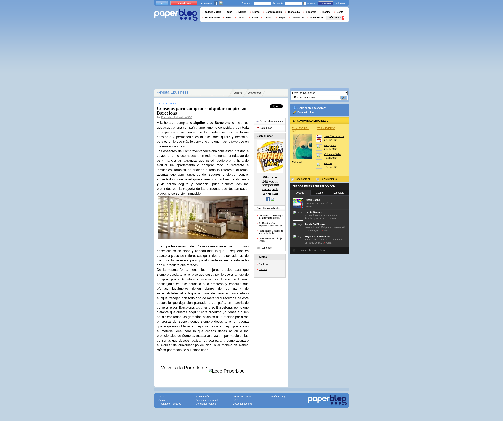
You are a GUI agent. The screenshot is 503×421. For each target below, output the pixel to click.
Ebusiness (263, 264)
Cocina (241, 17)
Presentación (203, 396)
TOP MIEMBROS (326, 128)
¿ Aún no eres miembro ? (311, 108)
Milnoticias (167, 117)
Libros (256, 12)
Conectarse (325, 3)
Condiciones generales (208, 400)
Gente (340, 12)
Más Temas (335, 17)
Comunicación (274, 12)
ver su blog (270, 193)
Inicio (161, 3)
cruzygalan (330, 145)
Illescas (328, 163)
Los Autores (255, 92)
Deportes (311, 12)
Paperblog (176, 15)
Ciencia (268, 17)
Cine (229, 12)
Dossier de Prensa (242, 396)
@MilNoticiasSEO (182, 117)
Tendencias (297, 17)
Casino (320, 192)
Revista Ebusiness (172, 92)
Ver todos (267, 248)
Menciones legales (206, 403)
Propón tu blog (305, 112)
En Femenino (212, 17)
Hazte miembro (328, 179)
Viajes (281, 17)
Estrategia (338, 192)
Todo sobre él (302, 179)
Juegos (238, 92)
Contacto (163, 400)
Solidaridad (316, 17)
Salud (255, 17)
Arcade (300, 192)
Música (242, 12)
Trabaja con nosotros (169, 403)
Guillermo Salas (332, 154)
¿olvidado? (340, 3)
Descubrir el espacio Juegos (312, 250)
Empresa (263, 269)
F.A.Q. (236, 400)
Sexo (228, 17)
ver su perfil (270, 189)
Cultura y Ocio (213, 12)
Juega (309, 206)
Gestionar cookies (242, 403)
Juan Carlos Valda (334, 136)
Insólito (326, 12)
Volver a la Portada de (184, 367)
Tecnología (294, 12)
